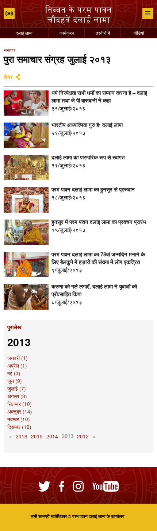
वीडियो (139, 33)
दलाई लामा (24, 33)
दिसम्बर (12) (19, 426)
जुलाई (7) (16, 388)
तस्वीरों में (103, 33)
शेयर (8, 77)
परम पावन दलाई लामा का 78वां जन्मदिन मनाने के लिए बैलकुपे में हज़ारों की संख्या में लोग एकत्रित (98, 258)
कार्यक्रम (67, 33)
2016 (21, 436)
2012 (83, 436)
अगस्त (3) (17, 396)
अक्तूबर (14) (19, 411)
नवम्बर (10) (18, 419)
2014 (52, 436)
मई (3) (13, 373)
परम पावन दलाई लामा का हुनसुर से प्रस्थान (93, 189)
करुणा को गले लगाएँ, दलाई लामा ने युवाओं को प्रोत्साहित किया (94, 290)
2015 (37, 436)
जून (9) (14, 380)
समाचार (9, 50)
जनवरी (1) (17, 357)
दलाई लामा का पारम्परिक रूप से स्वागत (88, 157)
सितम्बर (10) (19, 403)
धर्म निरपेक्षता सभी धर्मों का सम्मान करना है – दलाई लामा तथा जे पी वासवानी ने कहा (99, 96)
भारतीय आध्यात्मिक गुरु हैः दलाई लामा (87, 125)
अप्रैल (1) (17, 365)
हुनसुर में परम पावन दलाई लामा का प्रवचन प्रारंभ (98, 222)
